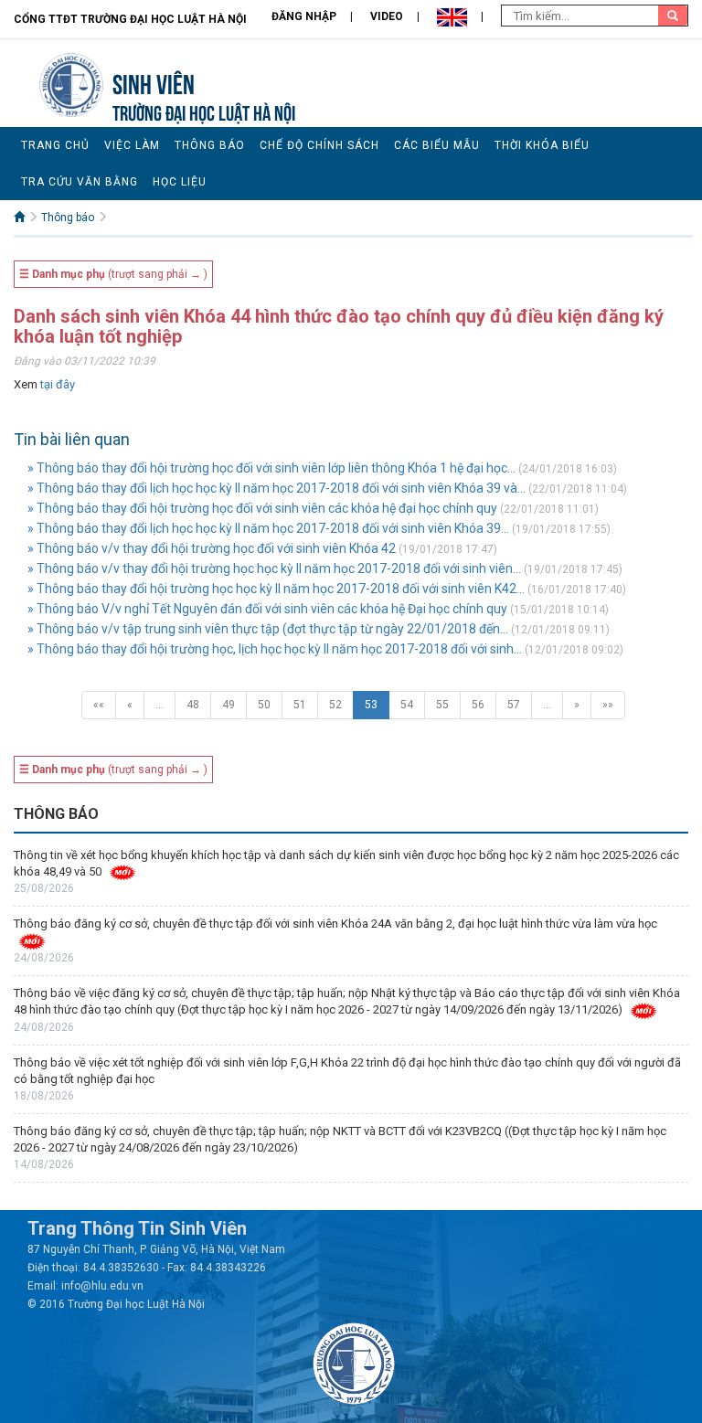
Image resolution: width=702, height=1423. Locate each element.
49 (228, 704)
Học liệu (180, 181)
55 (442, 704)
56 (478, 704)
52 (335, 704)
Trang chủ (55, 145)
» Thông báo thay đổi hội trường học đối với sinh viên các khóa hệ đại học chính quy (262, 508)
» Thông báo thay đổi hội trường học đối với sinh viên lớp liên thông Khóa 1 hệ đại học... (271, 468)
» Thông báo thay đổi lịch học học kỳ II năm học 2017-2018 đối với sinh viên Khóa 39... (268, 528)
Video (386, 16)
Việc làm (132, 145)
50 (264, 704)
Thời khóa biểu (542, 145)
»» (607, 704)
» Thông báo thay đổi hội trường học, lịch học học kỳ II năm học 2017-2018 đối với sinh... (274, 649)
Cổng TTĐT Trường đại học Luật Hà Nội (130, 19)
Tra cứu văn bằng (79, 181)
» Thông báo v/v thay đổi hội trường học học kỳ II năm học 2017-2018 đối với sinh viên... (274, 568)
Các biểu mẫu (437, 145)
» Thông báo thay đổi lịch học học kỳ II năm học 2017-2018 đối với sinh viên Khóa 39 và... (276, 488)
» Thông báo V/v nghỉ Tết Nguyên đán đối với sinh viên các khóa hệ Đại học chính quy (267, 608)
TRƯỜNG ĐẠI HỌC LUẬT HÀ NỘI (203, 111)
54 (406, 704)
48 (192, 704)
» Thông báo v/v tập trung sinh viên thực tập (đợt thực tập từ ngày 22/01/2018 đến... (267, 628)
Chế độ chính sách (319, 145)
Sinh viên (153, 82)
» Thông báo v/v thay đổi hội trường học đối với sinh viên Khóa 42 (211, 548)
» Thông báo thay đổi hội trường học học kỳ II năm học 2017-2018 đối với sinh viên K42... (276, 588)
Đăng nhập (303, 16)
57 (513, 704)
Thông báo (210, 145)
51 (299, 704)
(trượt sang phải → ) (113, 274)
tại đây (57, 384)
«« (98, 704)
